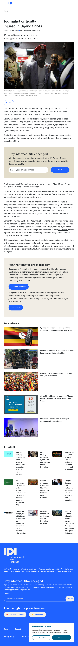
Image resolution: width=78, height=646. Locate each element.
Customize (42, 637)
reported (69, 224)
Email (7, 594)
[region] (51, 632)
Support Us (37, 614)
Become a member (18, 287)
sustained (63, 230)
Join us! (60, 170)
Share (10, 103)
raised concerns (27, 240)
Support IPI (15, 307)
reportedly (52, 191)
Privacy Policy (9, 637)
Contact (18, 629)
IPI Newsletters (25, 637)
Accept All (62, 637)
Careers (7, 629)
